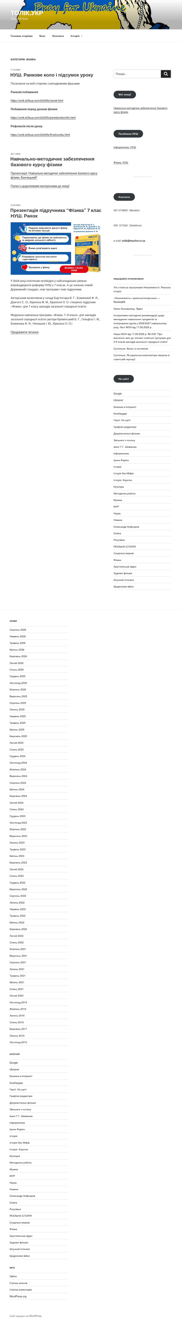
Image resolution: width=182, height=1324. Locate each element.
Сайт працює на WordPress (26, 1316)
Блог (42, 36)
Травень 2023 (18, 849)
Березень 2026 (18, 656)
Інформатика (121, 453)
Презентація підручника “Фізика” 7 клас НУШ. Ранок (55, 213)
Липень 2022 (17, 902)
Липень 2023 (17, 842)
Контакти (58, 36)
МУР (116, 506)
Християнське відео (125, 566)
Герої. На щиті (122, 420)
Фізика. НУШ (121, 162)
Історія (75, 36)
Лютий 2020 (16, 995)
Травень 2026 (18, 643)
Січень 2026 (17, 669)
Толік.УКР (27, 12)
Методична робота (124, 493)
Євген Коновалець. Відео (128, 308)
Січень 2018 (17, 1022)
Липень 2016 (17, 1035)
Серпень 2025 (18, 703)
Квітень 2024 (17, 789)
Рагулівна (119, 540)
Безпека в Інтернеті (125, 407)
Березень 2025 (18, 736)
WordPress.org (18, 1296)
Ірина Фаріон (121, 460)
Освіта (117, 533)
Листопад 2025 (18, 683)
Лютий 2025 (16, 742)
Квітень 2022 (17, 922)
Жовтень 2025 (18, 689)
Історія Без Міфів (123, 473)
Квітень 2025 (17, 729)
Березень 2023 (18, 862)
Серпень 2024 (18, 782)
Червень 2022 (18, 909)
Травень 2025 (18, 722)
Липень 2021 (17, 969)
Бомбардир (120, 413)
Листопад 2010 (18, 1042)
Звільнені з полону (124, 440)
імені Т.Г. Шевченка (125, 446)
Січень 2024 (17, 809)
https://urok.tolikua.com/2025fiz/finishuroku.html (40, 135)
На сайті (124, 378)
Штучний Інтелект (124, 580)
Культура (119, 486)
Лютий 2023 (16, 869)
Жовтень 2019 (18, 1009)
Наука (117, 513)
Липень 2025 (17, 709)
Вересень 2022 (18, 889)
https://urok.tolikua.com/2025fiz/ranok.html (37, 100)
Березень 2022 (18, 929)
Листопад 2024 (18, 762)
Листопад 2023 (18, 822)
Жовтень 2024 (18, 769)
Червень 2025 (18, 716)
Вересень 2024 (18, 776)
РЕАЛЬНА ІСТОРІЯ (125, 546)
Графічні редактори (125, 427)
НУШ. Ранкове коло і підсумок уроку (51, 74)
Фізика (117, 560)
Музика (118, 500)
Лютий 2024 (16, 802)
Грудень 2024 (17, 756)
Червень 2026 (18, 636)
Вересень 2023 (18, 836)
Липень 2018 (17, 1015)
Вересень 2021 (18, 955)
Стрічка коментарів (21, 1289)
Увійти (13, 1276)
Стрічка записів (18, 1283)
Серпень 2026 (18, 629)
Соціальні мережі (124, 553)
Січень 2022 (17, 942)
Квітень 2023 (17, 856)
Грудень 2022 (17, 882)
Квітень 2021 (17, 982)
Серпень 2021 (18, 962)
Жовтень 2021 (18, 949)
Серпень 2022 (18, 895)
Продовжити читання (25, 332)
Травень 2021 (18, 975)
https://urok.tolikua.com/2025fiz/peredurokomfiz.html (43, 117)
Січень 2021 (17, 989)
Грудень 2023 (17, 816)
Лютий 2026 (16, 663)
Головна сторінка (22, 36)
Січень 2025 (17, 749)
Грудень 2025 (17, 676)
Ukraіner (118, 400)
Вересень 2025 (18, 696)
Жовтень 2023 (18, 829)
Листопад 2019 (18, 1002)
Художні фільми (123, 573)
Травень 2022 (18, 915)
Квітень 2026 (17, 649)
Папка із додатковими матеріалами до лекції (40, 186)
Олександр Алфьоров (126, 526)
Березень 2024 (18, 796)
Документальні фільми (127, 433)
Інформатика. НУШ (125, 147)
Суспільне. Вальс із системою (131, 348)
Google (118, 393)
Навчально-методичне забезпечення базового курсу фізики (52, 161)
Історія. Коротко (123, 480)
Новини (118, 520)
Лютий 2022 (16, 935)
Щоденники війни (124, 586)
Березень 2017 (18, 1029)
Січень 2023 (17, 876)
